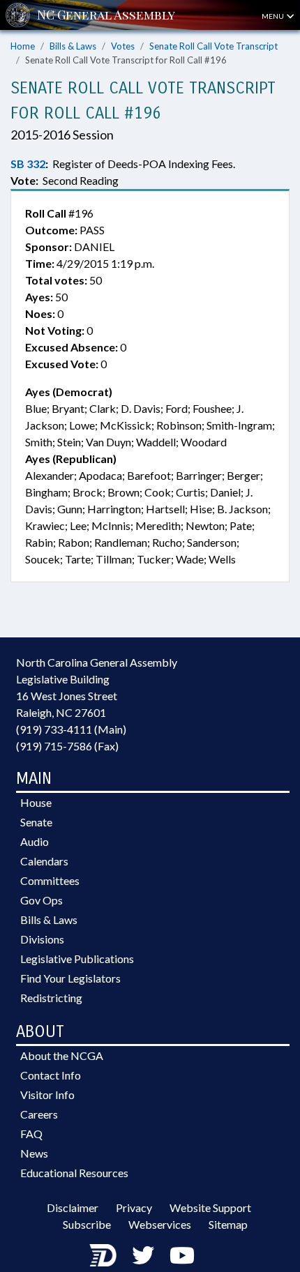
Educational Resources (74, 1172)
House (36, 802)
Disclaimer (72, 1207)
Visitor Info (47, 1094)
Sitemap (228, 1224)
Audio (34, 841)
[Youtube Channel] (182, 1255)
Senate (36, 821)
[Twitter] (143, 1255)
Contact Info (50, 1075)
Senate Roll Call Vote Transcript (213, 46)
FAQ (31, 1133)
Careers (39, 1114)
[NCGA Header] (106, 15)
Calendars (44, 861)
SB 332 (27, 163)
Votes (123, 46)
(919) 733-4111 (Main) (71, 729)
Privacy (134, 1207)
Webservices (159, 1224)
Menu (273, 16)
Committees (50, 880)
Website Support (210, 1207)
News (34, 1153)
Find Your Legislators (70, 978)
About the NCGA (61, 1055)
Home (22, 46)
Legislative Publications (77, 958)
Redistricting (51, 997)
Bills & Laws (73, 46)
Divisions (42, 939)
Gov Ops (41, 900)
